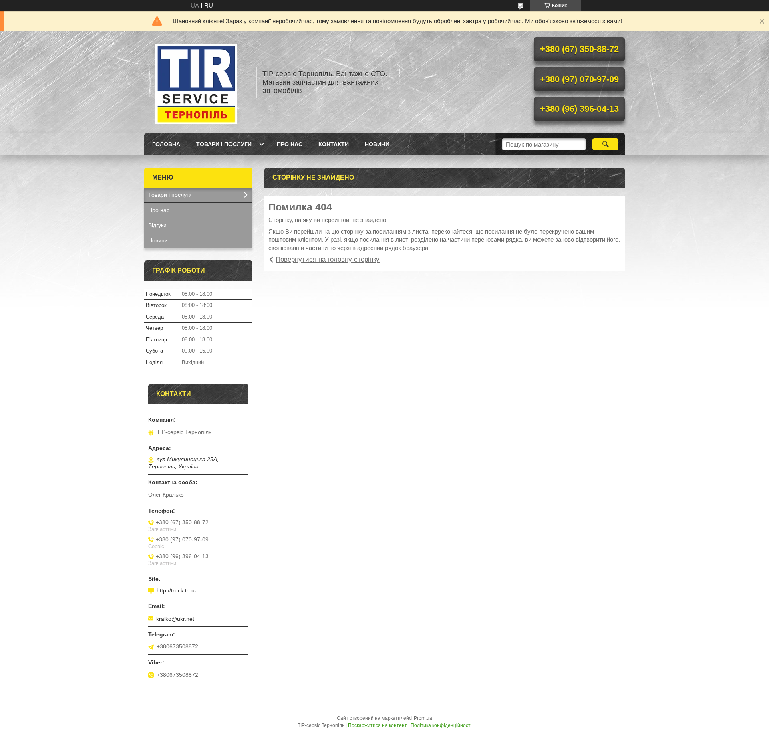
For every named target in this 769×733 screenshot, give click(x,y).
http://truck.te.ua (177, 590)
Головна (166, 144)
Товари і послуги (224, 144)
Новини (377, 144)
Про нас (289, 144)
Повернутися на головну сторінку (328, 259)
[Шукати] (605, 144)
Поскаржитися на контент (377, 725)
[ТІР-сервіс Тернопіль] (196, 82)
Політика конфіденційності (441, 725)
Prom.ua (423, 718)
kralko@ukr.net (175, 619)
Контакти (333, 144)
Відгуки (157, 225)
